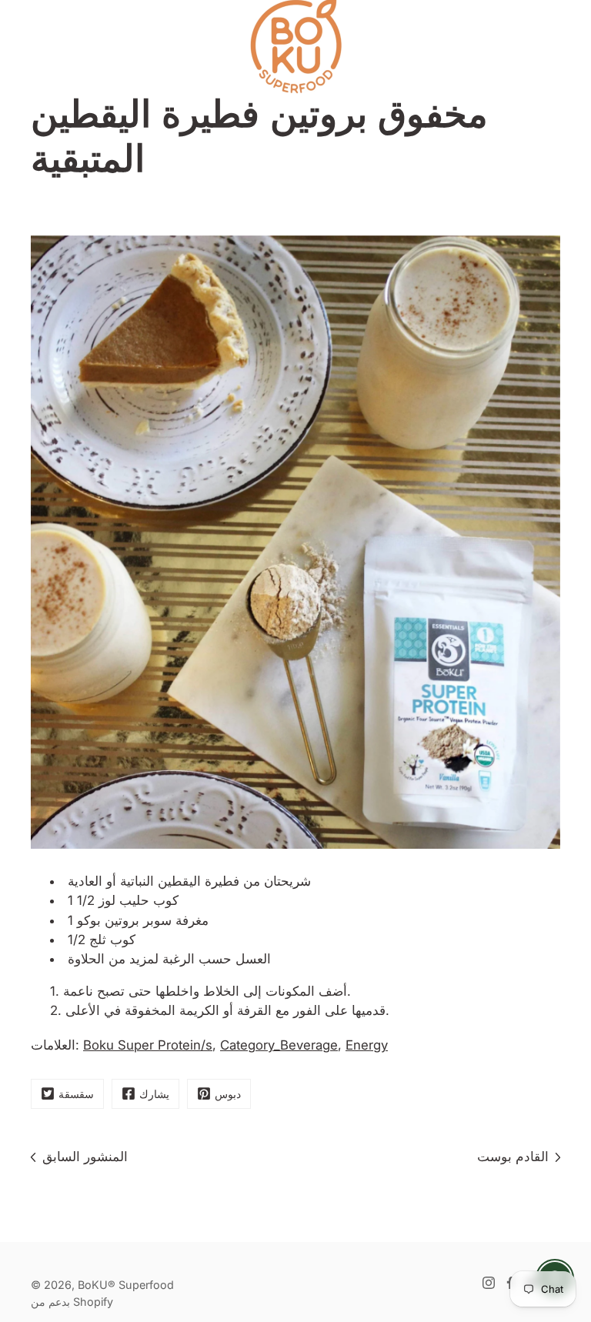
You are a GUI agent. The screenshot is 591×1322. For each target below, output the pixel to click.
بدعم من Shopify (72, 1301)
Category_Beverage (279, 1045)
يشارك (154, 1093)
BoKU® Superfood (126, 1284)
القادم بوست (513, 1156)
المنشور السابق (85, 1156)
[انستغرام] (489, 1283)
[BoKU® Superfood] (295, 46)
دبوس (228, 1093)
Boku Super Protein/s (147, 1045)
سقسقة (76, 1093)
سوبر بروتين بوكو (124, 920)
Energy (367, 1045)
